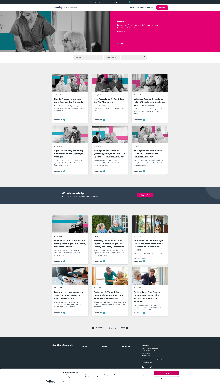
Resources (126, 346)
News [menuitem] (132, 8)
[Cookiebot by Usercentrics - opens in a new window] (50, 381)
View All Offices (147, 362)
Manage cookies (165, 378)
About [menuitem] (149, 8)
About (105, 346)
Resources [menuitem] (140, 8)
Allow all (166, 373)
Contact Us (144, 195)
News (84, 346)
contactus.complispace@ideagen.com (154, 359)
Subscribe (162, 7)
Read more (121, 32)
